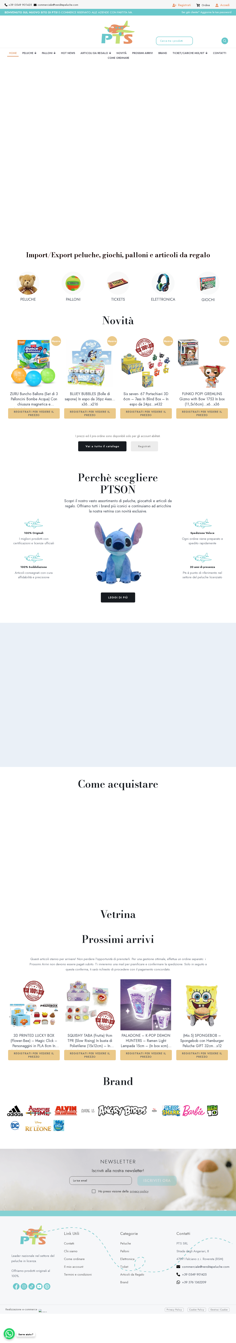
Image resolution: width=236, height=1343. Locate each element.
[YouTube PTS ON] (39, 1271)
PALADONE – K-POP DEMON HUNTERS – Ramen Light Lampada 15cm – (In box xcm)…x (146, 1041)
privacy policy (139, 1176)
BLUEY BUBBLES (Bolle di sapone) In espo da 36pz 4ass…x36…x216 (90, 399)
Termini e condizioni (78, 1259)
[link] (86, 213)
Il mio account (73, 1252)
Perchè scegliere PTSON (118, 483)
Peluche (125, 1228)
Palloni (124, 1236)
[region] (85, 125)
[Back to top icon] (228, 1329)
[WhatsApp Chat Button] (9, 1333)
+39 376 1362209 (194, 1267)
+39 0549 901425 (194, 1259)
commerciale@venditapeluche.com (205, 1252)
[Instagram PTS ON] (24, 1271)
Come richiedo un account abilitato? (173, 661)
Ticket (124, 1252)
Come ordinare (74, 1244)
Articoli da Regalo (132, 1259)
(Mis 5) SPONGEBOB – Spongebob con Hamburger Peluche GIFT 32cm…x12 (202, 1041)
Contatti (69, 1228)
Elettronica (127, 1244)
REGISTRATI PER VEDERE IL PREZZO (34, 413)
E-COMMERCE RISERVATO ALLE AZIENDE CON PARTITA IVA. (69, 12)
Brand (124, 1267)
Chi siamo (70, 1236)
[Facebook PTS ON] (16, 1271)
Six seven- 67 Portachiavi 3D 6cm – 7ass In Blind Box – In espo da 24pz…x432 (146, 399)
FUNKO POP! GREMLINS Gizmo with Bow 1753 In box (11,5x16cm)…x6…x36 (202, 399)
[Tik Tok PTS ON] (31, 1271)
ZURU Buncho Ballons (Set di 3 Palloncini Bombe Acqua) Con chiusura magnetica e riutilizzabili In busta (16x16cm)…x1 (34, 399)
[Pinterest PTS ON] (47, 1271)
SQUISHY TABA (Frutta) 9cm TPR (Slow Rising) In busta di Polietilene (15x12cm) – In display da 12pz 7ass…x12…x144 (89, 1041)
